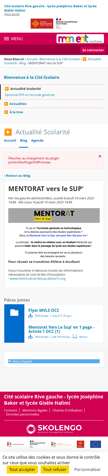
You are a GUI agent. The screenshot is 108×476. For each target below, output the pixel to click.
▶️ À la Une (13, 112)
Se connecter (93, 50)
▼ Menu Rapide (20, 361)
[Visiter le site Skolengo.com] (54, 432)
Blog (22, 63)
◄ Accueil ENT (18, 357)
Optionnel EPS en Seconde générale (30, 95)
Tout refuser (55, 469)
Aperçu (80, 336)
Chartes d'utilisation (67, 410)
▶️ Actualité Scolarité (23, 88)
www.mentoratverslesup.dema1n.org (37, 278)
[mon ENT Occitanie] (80, 39)
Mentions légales (34, 410)
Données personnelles (22, 414)
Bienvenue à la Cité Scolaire (59, 59)
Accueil (32, 59)
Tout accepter (22, 469)
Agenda (37, 140)
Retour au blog (17, 175)
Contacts (10, 410)
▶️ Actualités (15, 103)
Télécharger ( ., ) (53, 315)
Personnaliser (87, 469)
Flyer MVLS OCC (43, 310)
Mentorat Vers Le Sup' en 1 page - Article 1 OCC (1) (61, 329)
